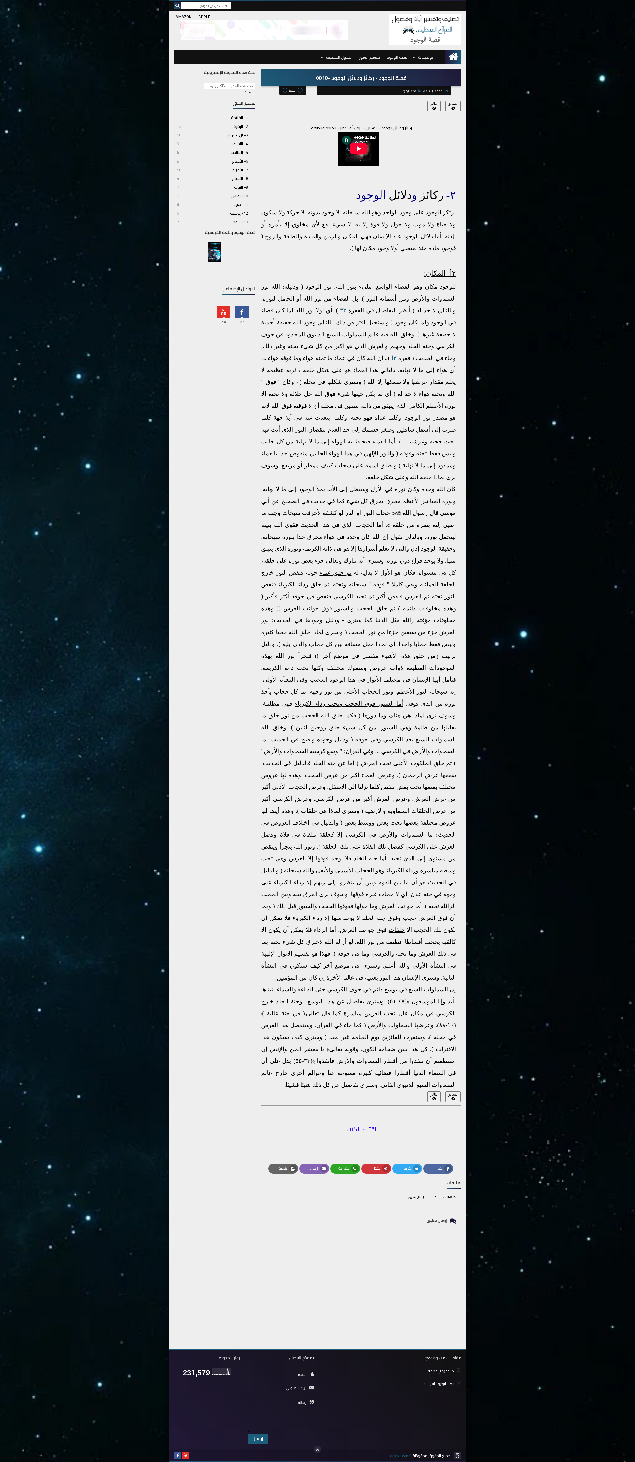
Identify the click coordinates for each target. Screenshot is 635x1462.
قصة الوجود (397, 57)
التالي (434, 104)
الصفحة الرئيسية (435, 91)
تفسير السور (369, 57)
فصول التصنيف (338, 57)
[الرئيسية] (453, 57)
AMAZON (183, 16)
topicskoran (398, 1456)
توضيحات (425, 57)
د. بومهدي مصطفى (439, 1371)
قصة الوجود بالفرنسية (439, 1383)
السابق (453, 104)
